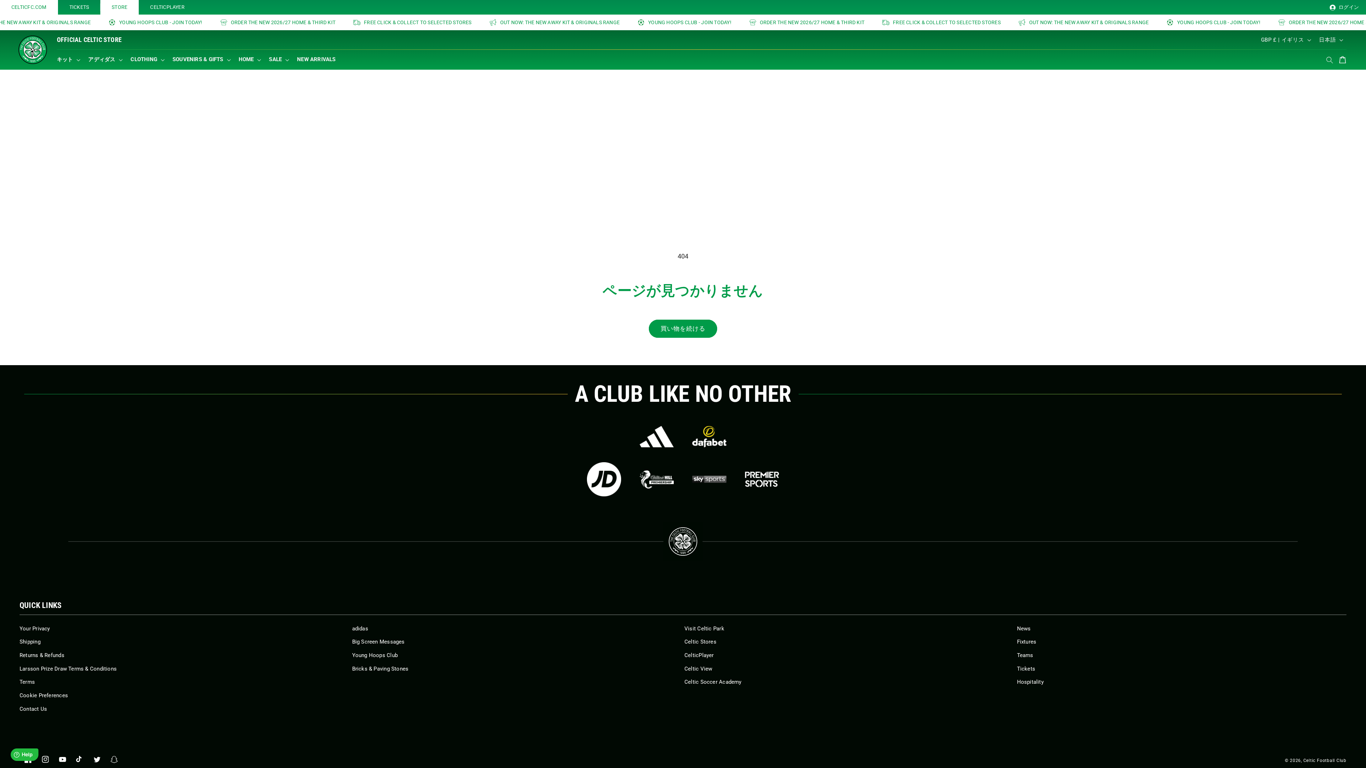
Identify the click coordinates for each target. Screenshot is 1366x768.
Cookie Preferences (44, 695)
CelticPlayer (699, 655)
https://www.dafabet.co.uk (709, 437)
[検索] (1329, 60)
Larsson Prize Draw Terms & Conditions (68, 669)
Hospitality (1030, 682)
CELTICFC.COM (29, 7)
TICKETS (79, 7)
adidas (360, 628)
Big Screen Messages (378, 642)
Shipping (30, 642)
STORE (119, 7)
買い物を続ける (683, 328)
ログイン (1348, 7)
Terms (27, 682)
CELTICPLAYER (167, 7)
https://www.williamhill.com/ (657, 479)
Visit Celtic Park (704, 628)
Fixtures (1027, 642)
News (1024, 628)
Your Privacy (35, 628)
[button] (70, 60)
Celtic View (698, 669)
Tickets (1026, 669)
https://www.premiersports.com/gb (762, 479)
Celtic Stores (700, 642)
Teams (1025, 655)
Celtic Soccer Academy (713, 682)
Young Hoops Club (375, 655)
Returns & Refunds (42, 655)
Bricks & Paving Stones (380, 669)
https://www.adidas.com (657, 437)
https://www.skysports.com (709, 479)
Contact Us (33, 709)
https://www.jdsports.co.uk (604, 479)
